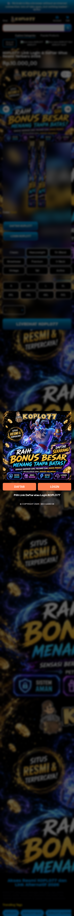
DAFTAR (19, 487)
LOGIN (54, 487)
